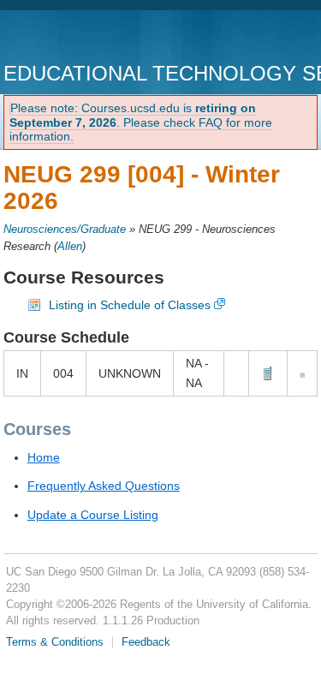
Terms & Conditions (55, 642)
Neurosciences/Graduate (64, 230)
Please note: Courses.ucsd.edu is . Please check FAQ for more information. (140, 122)
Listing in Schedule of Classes (130, 305)
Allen (69, 247)
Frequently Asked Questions (103, 485)
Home (43, 457)
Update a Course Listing (92, 515)
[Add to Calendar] (302, 373)
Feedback (146, 642)
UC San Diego (101, 38)
